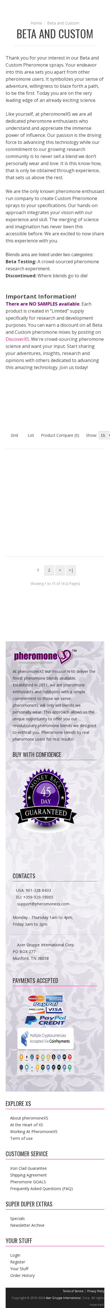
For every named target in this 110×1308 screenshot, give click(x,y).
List (30, 435)
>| (71, 570)
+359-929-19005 (38, 897)
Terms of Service (73, 1291)
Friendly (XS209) (101, 478)
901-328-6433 (38, 890)
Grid (14, 435)
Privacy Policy (95, 1291)
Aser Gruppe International (63, 1298)
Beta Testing (30, 418)
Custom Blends (79, 418)
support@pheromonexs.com (43, 904)
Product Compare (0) (60, 435)
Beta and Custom (63, 23)
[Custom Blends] (79, 395)
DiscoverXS (17, 339)
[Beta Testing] (30, 395)
